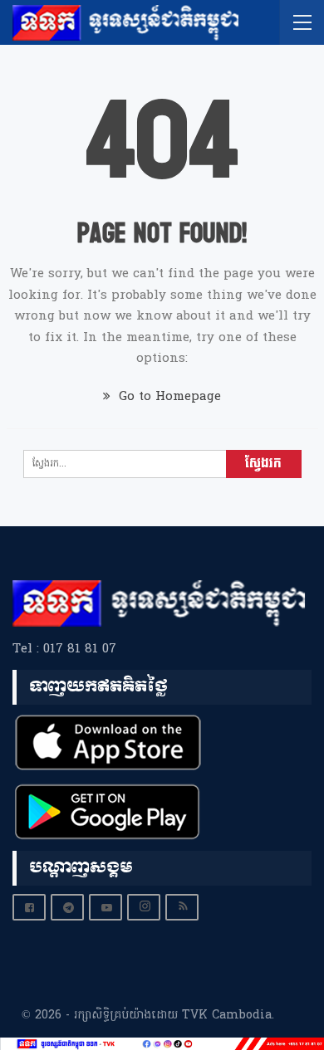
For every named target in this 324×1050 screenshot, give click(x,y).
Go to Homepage (168, 397)
